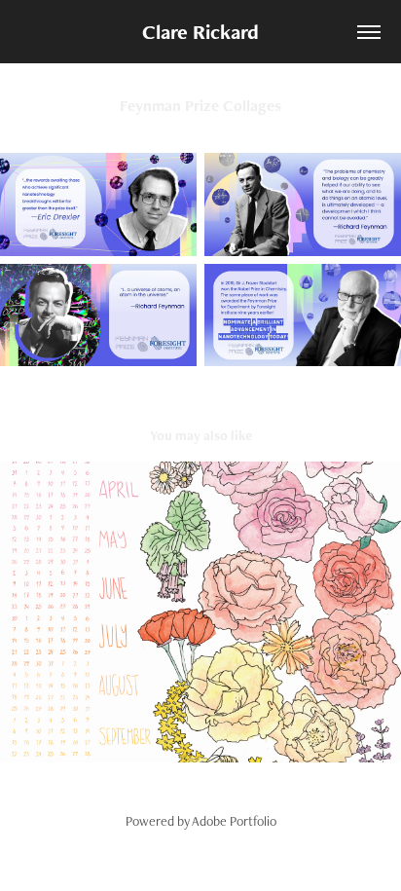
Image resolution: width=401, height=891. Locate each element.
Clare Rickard (200, 32)
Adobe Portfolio (234, 821)
